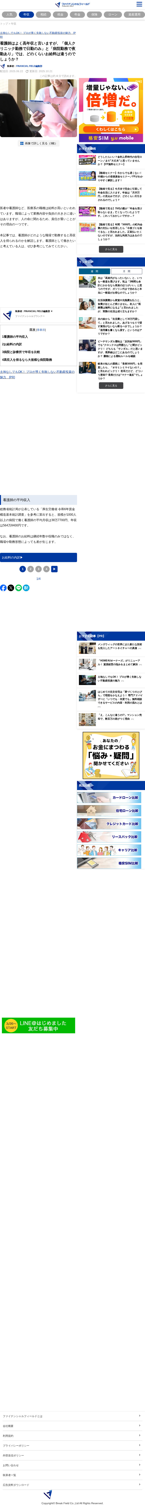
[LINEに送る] (18, 588)
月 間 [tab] (126, 271)
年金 (77, 14)
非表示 (41, 329)
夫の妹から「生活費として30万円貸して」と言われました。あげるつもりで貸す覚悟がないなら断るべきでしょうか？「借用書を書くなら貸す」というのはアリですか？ (120, 326)
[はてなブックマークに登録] (26, 588)
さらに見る (111, 249)
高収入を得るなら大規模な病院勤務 (27, 359)
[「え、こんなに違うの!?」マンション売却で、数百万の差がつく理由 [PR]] (112, 725)
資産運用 (134, 14)
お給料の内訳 (12, 344)
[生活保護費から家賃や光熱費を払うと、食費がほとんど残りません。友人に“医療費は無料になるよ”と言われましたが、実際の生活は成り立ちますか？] (87, 304)
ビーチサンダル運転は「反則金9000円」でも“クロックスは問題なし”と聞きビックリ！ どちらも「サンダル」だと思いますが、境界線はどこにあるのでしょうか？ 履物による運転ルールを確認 (120, 348)
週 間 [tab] (94, 271)
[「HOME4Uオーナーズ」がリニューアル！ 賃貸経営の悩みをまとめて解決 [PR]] (112, 669)
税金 (60, 14)
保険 (94, 14)
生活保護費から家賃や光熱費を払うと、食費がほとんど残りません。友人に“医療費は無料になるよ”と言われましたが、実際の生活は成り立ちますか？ (120, 305)
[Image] (38, 1025)
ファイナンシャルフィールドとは (22, 1416)
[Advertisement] (38, 176)
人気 (9, 14)
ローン (112, 14)
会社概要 (8, 1426)
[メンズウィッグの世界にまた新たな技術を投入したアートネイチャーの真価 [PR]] (112, 653)
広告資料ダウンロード (16, 1485)
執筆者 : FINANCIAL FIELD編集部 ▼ (34, 311)
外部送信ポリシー (13, 1455)
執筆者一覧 (9, 1475)
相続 (43, 14)
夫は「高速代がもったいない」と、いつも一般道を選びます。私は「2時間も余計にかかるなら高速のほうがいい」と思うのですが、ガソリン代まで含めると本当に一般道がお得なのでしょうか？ (120, 285)
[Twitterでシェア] (11, 588)
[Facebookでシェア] (3, 588)
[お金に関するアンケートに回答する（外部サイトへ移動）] (111, 755)
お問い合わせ (11, 1465)
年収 (26, 14)
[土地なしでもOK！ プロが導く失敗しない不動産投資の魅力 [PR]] (112, 684)
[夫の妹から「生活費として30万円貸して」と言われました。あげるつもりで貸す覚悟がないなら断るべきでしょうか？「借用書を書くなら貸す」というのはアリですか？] (87, 323)
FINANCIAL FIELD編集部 (29, 66)
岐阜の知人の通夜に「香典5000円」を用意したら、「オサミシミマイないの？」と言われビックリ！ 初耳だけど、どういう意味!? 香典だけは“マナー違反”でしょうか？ (120, 370)
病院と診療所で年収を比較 (21, 351)
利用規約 (8, 1435)
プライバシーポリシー (16, 1445)
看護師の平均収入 (15, 336)
